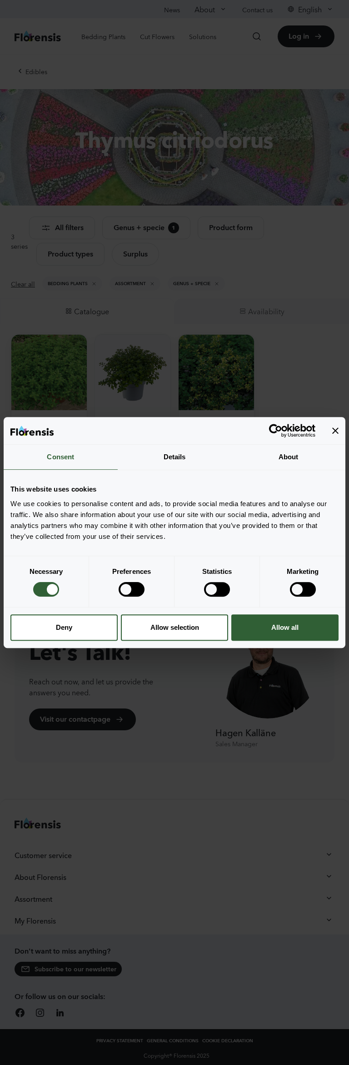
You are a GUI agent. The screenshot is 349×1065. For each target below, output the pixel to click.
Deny (64, 627)
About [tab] (289, 457)
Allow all (285, 627)
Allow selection (174, 627)
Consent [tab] (60, 457)
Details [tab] (175, 457)
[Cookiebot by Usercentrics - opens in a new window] (275, 430)
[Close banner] (335, 430)
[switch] (132, 589)
